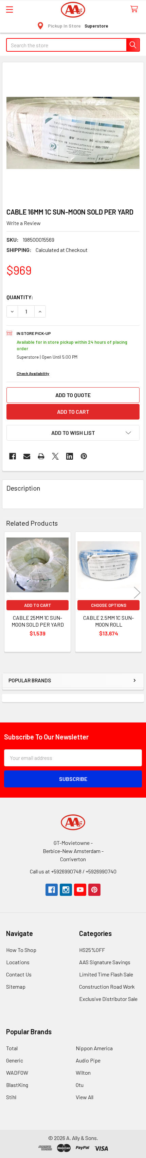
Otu (80, 1085)
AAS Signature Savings (104, 962)
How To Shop (21, 950)
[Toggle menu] (9, 9)
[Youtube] (80, 890)
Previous (9, 592)
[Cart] (135, 9)
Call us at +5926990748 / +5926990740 (73, 871)
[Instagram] (66, 890)
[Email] (27, 456)
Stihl (11, 1097)
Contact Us (19, 974)
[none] (73, 133)
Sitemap (15, 986)
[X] (55, 456)
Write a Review (23, 223)
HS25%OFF (92, 950)
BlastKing (17, 1085)
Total (12, 1048)
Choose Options (108, 605)
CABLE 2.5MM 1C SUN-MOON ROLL (108, 621)
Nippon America (94, 1048)
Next (137, 592)
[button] (73, 433)
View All (84, 1097)
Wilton (83, 1072)
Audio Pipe (88, 1060)
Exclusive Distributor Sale (108, 998)
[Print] (41, 456)
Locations (18, 962)
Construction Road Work (107, 986)
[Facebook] (12, 456)
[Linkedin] (69, 456)
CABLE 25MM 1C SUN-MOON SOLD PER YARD (38, 621)
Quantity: (19, 297)
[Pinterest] (84, 456)
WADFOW (17, 1072)
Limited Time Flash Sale (106, 974)
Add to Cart (37, 605)
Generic (14, 1060)
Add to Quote (73, 395)
